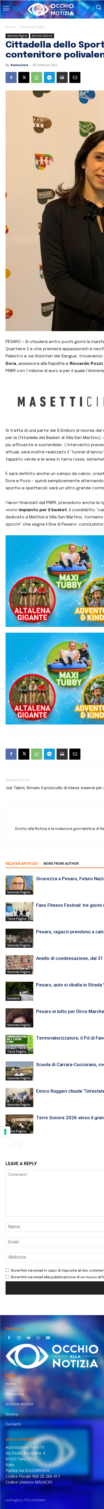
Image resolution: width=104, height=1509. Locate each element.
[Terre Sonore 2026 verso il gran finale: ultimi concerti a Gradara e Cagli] (19, 1124)
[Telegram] (49, 77)
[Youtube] (48, 1338)
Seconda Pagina (33, 27)
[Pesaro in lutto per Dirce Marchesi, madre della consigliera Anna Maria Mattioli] (19, 1017)
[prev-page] (9, 1144)
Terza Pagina (16, 919)
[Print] (62, 77)
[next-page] (17, 1144)
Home (10, 27)
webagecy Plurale (25, 1500)
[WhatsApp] (36, 77)
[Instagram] (18, 1338)
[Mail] (28, 1338)
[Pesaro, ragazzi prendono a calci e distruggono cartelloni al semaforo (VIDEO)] (19, 938)
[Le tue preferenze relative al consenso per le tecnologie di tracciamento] (5, 1131)
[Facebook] (11, 77)
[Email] (74, 77)
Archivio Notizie (42, 36)
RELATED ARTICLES (22, 864)
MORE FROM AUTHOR (61, 864)
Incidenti (13, 998)
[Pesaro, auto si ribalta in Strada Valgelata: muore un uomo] (19, 991)
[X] (23, 77)
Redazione (19, 65)
